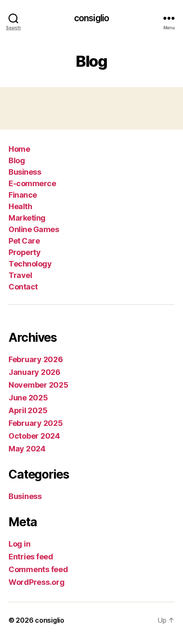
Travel (20, 275)
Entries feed (31, 556)
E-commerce (32, 183)
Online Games (34, 229)
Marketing (27, 217)
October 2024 (34, 435)
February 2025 (36, 423)
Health (20, 206)
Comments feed (38, 569)
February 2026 (36, 359)
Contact (23, 286)
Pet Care (24, 240)
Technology (30, 263)
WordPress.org (37, 582)
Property (24, 252)
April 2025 (28, 410)
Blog (17, 160)
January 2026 (34, 372)
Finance (23, 194)
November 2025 (39, 384)
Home (19, 149)
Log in (19, 543)
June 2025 (28, 397)
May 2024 (27, 448)
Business (25, 171)
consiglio (91, 18)
